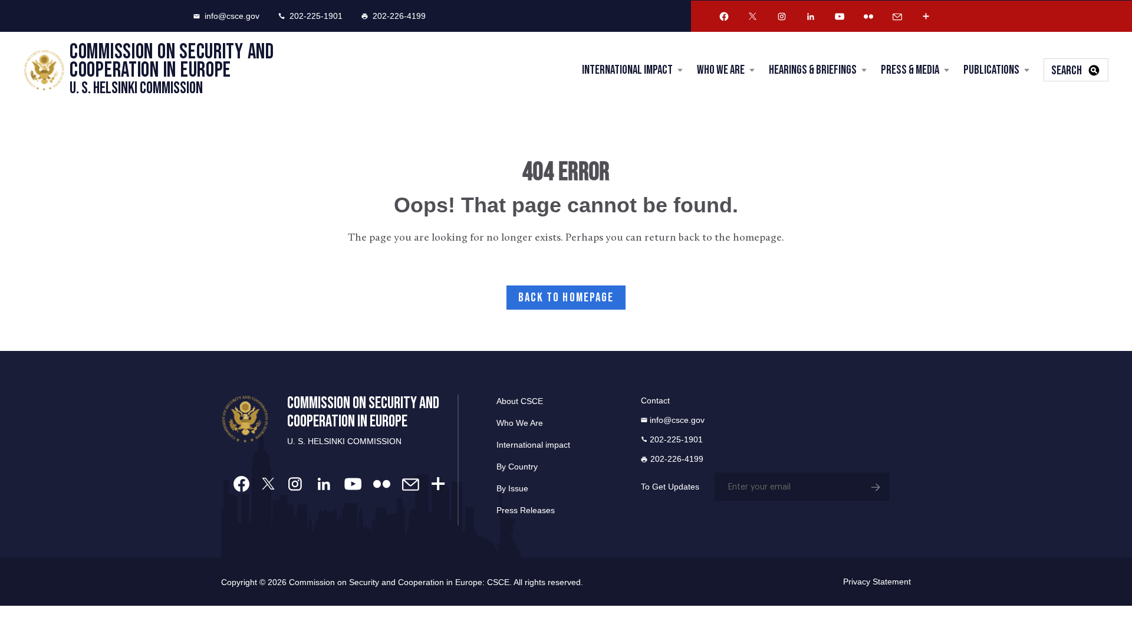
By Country (517, 466)
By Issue (512, 488)
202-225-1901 (316, 16)
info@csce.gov (232, 16)
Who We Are (721, 70)
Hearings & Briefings (813, 70)
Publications (991, 70)
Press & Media (910, 70)
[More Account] (926, 16)
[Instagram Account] (782, 16)
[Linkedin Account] (811, 16)
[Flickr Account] (868, 16)
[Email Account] (897, 16)
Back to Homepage (566, 297)
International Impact (627, 70)
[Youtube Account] (840, 16)
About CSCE (519, 401)
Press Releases (525, 510)
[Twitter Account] (753, 16)
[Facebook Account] (724, 16)
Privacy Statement (877, 581)
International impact (533, 444)
